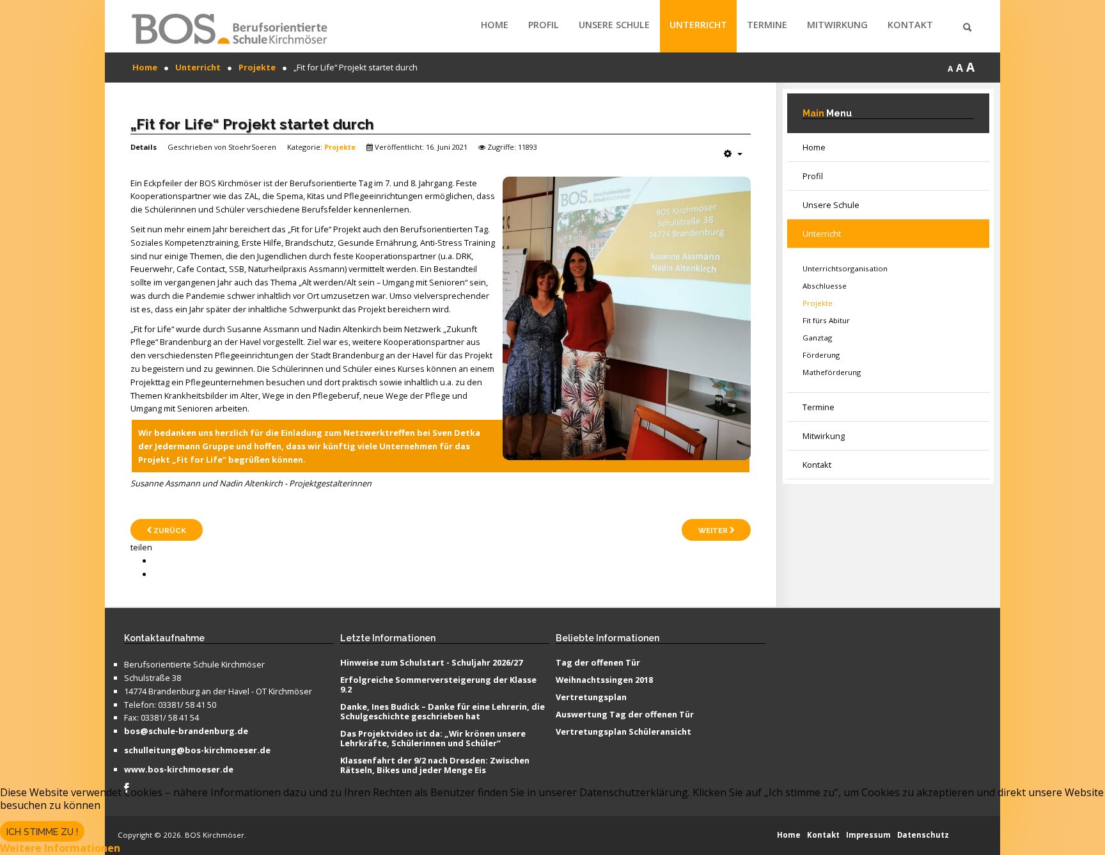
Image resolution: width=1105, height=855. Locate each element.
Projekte (340, 147)
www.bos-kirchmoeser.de (178, 770)
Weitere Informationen (60, 848)
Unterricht (698, 25)
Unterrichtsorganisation (845, 268)
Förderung (821, 355)
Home (494, 25)
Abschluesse (825, 286)
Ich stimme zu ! (42, 832)
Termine (767, 25)
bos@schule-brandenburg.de (186, 731)
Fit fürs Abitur (826, 320)
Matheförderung (832, 372)
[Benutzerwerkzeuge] (733, 153)
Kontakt (910, 25)
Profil (543, 25)
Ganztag (817, 337)
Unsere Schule (614, 25)
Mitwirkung (837, 25)
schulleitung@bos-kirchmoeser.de (197, 751)
